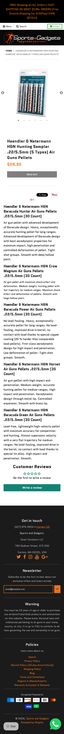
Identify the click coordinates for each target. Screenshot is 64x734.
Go (57, 589)
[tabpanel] (32, 93)
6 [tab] (47, 120)
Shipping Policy (32, 669)
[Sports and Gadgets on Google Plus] (45, 557)
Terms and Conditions (32, 677)
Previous (2, 93)
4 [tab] (35, 120)
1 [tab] (18, 120)
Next (61, 93)
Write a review (32, 488)
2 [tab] (24, 120)
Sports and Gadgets (37, 718)
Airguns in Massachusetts (32, 681)
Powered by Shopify (32, 722)
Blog (32, 673)
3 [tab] (29, 120)
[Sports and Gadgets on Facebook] (24, 557)
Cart (56, 26)
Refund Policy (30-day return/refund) (32, 665)
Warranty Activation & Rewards (32, 685)
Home (9, 50)
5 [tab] (41, 120)
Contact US (43, 527)
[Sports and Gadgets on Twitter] (19, 557)
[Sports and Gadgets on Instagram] (30, 557)
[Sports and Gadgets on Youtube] (37, 557)
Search (32, 657)
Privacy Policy (32, 661)
